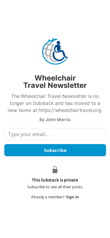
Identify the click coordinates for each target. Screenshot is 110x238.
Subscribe (55, 150)
